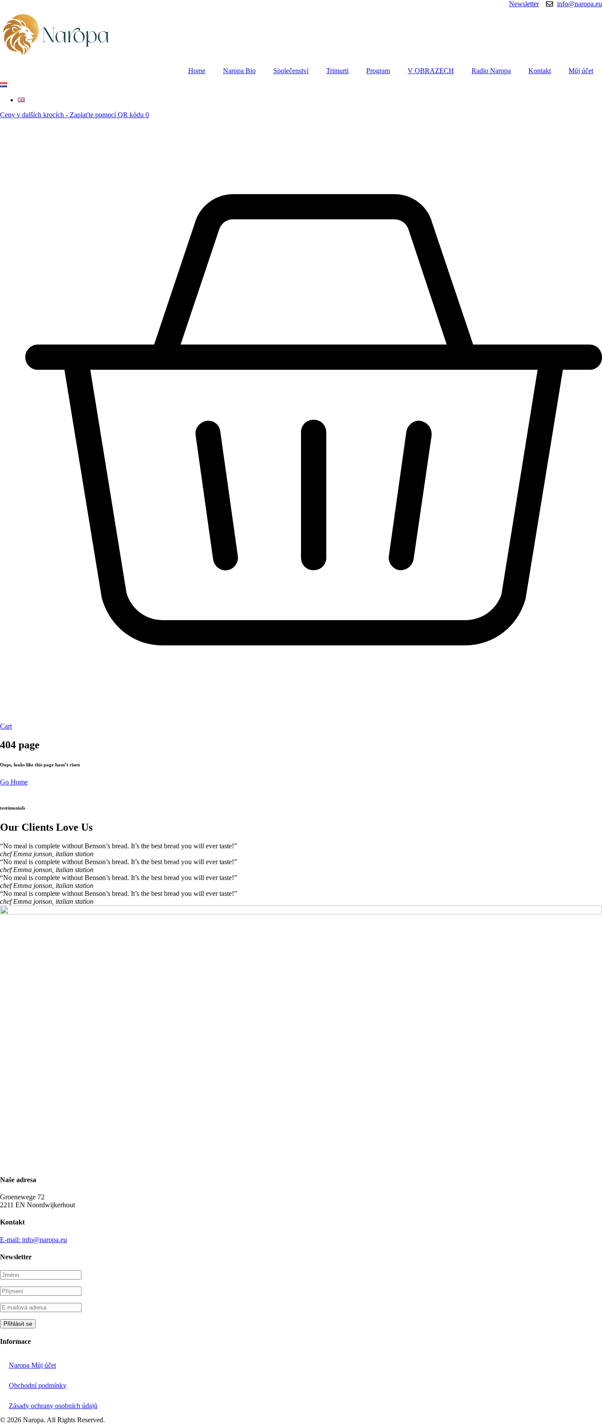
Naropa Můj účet (32, 1365)
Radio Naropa (491, 70)
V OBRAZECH (431, 70)
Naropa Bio (239, 70)
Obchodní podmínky (38, 1385)
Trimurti (337, 70)
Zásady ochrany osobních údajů (53, 1405)
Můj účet (581, 70)
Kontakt (539, 70)
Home (196, 70)
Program (378, 70)
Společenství (290, 70)
